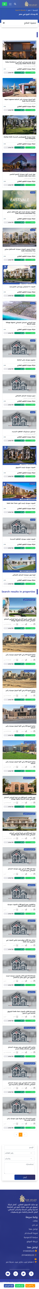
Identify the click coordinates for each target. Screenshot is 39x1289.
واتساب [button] (31, 72)
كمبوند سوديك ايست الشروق (25, 467)
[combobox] (32, 1153)
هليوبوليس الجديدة (29, 141)
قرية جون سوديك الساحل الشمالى (23, 575)
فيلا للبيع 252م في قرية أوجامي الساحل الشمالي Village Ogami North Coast (22, 834)
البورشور (8, 1285)
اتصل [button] (21, 72)
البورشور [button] (10, 72)
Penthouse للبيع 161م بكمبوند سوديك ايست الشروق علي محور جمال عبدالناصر (20, 977)
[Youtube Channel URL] (8, 1273)
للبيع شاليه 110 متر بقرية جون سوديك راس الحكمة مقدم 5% (21, 1119)
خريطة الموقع (32, 1241)
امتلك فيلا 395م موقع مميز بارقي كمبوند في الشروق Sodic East (20, 941)
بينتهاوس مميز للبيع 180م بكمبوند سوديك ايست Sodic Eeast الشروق (21, 905)
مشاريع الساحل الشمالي (28, 327)
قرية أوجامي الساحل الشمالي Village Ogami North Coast (20, 323)
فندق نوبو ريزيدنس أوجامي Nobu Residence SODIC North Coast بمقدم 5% (20, 63)
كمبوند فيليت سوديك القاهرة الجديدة (22, 539)
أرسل (25, 1177)
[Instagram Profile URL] (15, 1273)
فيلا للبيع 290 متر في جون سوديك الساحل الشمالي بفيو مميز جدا (21, 869)
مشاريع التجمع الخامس (29, 178)
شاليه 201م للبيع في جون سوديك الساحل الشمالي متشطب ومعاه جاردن (21, 1048)
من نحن (35, 1225)
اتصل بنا (29, 1285)
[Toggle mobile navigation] (10, 4)
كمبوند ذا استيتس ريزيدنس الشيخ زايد (22, 286)
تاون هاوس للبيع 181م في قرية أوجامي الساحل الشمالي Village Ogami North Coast (19, 620)
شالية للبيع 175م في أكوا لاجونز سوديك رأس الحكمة (20, 655)
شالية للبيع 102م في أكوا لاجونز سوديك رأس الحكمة (20, 762)
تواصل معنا (33, 1229)
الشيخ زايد (32, 289)
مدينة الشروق (31, 470)
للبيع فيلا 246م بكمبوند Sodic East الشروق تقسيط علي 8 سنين (21, 1012)
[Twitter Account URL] (23, 1273)
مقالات (35, 1221)
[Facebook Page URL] (31, 1273)
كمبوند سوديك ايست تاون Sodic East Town (21, 503)
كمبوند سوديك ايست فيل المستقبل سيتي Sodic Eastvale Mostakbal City (21, 213)
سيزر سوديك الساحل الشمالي (25, 395)
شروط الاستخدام (31, 1233)
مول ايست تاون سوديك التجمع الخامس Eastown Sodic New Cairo (22, 175)
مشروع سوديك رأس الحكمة (26, 360)
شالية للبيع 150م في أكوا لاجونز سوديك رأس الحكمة (20, 727)
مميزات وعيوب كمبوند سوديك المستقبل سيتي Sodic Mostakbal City (20, 250)
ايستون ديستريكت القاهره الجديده (23, 431)
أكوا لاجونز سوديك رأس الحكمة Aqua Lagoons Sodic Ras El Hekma (20, 100)
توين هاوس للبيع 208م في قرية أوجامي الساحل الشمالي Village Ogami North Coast (19, 798)
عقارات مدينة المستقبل (29, 216)
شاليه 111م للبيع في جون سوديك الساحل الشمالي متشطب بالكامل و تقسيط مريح (21, 1084)
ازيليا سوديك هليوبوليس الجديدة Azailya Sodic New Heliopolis (19, 138)
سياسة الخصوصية (31, 1237)
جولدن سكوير (31, 506)
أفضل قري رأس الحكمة (29, 66)
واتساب (18, 1285)
